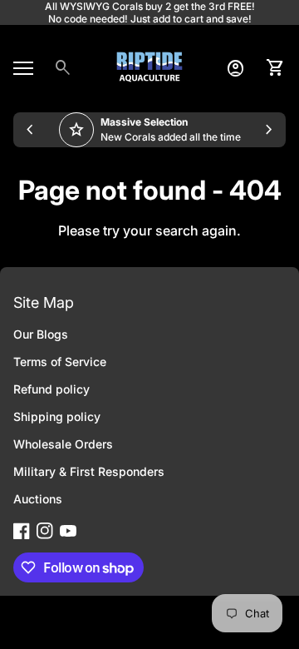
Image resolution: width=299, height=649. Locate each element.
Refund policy (51, 389)
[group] (149, 129)
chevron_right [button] (269, 130)
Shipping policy (56, 416)
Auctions (37, 499)
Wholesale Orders (63, 444)
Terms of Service (59, 361)
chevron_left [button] (30, 130)
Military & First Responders (88, 471)
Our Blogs (40, 334)
